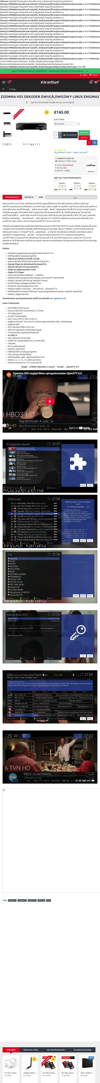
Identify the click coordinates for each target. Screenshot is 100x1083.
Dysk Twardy (59, 119)
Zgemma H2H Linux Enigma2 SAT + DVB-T (93, 183)
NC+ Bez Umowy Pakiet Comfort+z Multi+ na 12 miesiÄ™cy (50, 1073)
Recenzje (29, 197)
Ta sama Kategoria (82, 1050)
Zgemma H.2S (59, 298)
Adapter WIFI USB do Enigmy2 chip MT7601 (31, 1073)
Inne (41, 197)
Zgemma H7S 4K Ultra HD (63, 183)
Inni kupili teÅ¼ (30, 1050)
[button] (23, 144)
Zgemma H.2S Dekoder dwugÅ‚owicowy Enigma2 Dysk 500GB (78, 183)
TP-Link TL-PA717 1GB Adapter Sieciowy (11, 1073)
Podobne (11, 1050)
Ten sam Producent (55, 1050)
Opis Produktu (12, 197)
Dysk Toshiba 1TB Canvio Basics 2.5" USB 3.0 (88, 1073)
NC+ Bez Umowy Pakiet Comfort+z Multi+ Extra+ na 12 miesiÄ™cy (69, 1073)
